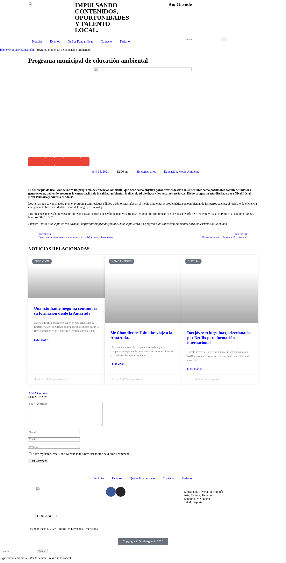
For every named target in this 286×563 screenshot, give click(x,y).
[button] (32, 161)
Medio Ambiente (189, 171)
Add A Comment (38, 393)
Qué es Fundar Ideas (80, 41)
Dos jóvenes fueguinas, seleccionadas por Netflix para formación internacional (219, 337)
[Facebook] (111, 492)
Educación (170, 171)
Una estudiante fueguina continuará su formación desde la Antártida (65, 311)
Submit (42, 551)
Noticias (37, 41)
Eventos (55, 41)
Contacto (106, 41)
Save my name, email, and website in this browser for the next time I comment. (81, 454)
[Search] (224, 39)
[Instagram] (120, 492)
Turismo (125, 41)
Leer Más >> (42, 339)
